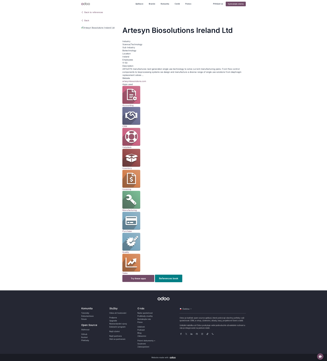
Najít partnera (115, 336)
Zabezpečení (143, 347)
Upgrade (113, 321)
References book (168, 278)
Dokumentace (87, 316)
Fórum (84, 319)
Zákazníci (141, 336)
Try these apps (138, 278)
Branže (152, 4)
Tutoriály (85, 313)
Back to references (93, 12)
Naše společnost (145, 313)
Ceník (177, 4)
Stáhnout (85, 330)
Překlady (85, 340)
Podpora (113, 317)
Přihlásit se (218, 4)
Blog (139, 333)
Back (86, 20)
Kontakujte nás (144, 319)
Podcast (141, 330)
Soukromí (141, 344)
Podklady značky (145, 316)
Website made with (160, 357)
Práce (140, 322)
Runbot (84, 337)
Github (84, 334)
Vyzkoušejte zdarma (236, 4)
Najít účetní (114, 331)
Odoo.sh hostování (117, 313)
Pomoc (188, 4)
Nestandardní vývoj (118, 324)
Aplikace (139, 4)
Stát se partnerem (117, 339)
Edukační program (117, 327)
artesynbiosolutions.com (134, 81)
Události (141, 327)
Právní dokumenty (145, 341)
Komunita (165, 4)
